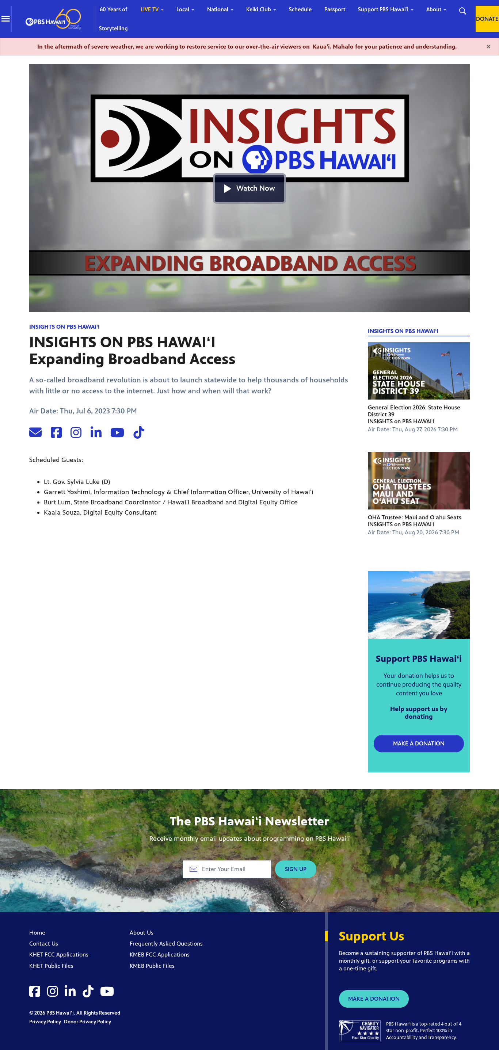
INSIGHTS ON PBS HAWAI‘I (64, 326)
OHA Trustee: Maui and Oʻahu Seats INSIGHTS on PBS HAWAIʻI (414, 521)
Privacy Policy (45, 1022)
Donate (487, 18)
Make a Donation (419, 743)
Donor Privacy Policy (87, 1022)
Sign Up (295, 869)
